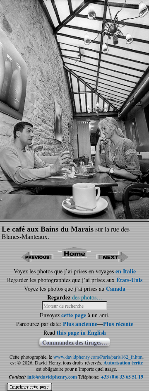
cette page (73, 315)
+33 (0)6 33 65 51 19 (122, 376)
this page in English (81, 332)
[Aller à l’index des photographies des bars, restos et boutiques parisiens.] (74, 259)
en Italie (125, 271)
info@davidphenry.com (52, 376)
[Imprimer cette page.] (29, 383)
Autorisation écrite (123, 362)
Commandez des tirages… (74, 342)
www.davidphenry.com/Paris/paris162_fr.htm (97, 356)
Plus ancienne (80, 323)
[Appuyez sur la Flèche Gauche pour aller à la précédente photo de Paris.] (37, 259)
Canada (115, 288)
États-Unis (129, 279)
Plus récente (118, 323)
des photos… (87, 297)
